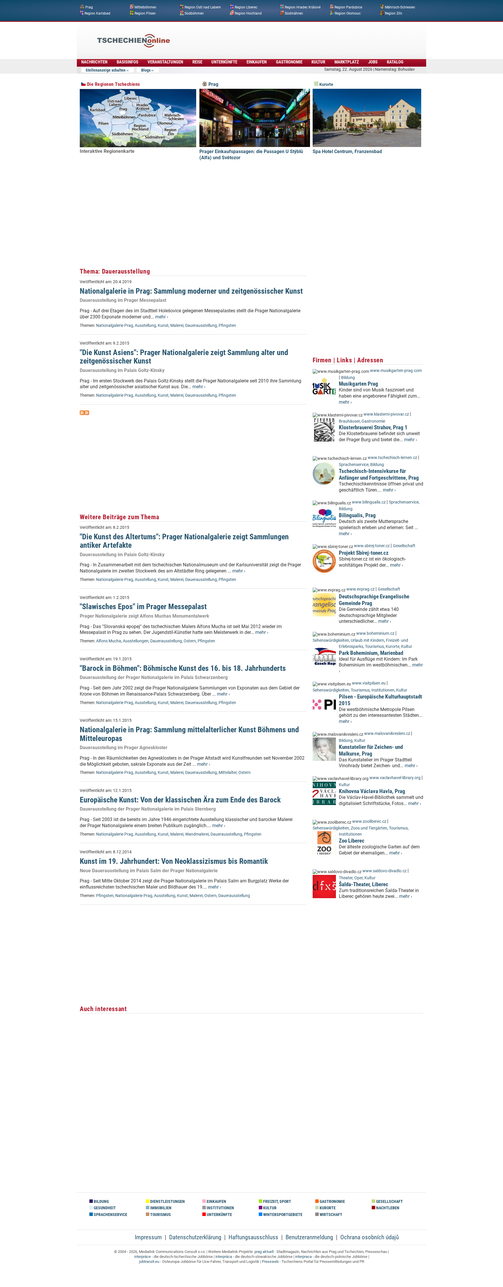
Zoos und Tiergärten (369, 828)
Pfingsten (227, 325)
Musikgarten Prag (358, 383)
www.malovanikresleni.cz (387, 733)
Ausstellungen (135, 641)
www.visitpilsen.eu (369, 683)
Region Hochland (248, 13)
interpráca (223, 1256)
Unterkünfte (224, 62)
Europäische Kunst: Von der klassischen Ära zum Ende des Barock (180, 799)
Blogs (145, 70)
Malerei (176, 325)
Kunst (163, 325)
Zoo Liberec (351, 840)
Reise (197, 62)
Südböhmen (194, 13)
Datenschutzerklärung (195, 1237)
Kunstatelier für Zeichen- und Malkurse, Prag (371, 750)
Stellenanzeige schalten (105, 70)
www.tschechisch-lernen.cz (392, 457)
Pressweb (270, 1261)
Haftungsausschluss (253, 1237)
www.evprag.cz (361, 589)
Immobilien (160, 1208)
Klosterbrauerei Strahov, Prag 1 (373, 427)
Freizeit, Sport (276, 1201)
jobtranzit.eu (149, 1261)
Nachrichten (94, 62)
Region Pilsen (145, 13)
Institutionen (382, 690)
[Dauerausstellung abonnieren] (82, 413)
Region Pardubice (348, 7)
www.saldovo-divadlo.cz (384, 870)
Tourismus (374, 646)
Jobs (373, 62)
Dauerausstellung (201, 325)
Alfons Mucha (108, 641)
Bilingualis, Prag (357, 515)
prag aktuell (264, 1251)
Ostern (190, 641)
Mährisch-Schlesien (400, 7)
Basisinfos (127, 62)
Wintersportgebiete (282, 1214)
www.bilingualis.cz (369, 502)
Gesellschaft (404, 545)
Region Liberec (246, 7)
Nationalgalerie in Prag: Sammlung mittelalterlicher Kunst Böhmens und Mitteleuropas (189, 733)
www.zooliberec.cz (369, 821)
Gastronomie (289, 62)
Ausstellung (145, 325)
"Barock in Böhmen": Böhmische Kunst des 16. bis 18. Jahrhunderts (183, 668)
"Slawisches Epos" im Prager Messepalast (143, 606)
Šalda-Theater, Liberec (363, 884)
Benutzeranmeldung (309, 1237)
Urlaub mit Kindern (367, 640)
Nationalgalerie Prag (114, 325)
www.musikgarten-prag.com (396, 370)
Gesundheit (104, 1208)
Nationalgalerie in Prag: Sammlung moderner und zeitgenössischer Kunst (191, 291)
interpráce (142, 1256)
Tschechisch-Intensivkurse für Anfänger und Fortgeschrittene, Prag (379, 474)
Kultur (318, 62)
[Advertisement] (267, 36)
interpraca (303, 1256)
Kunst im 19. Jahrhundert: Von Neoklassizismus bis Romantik (174, 861)
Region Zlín (393, 13)
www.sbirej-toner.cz (372, 545)
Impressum (148, 1237)
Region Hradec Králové (302, 7)
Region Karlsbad (97, 13)
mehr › (161, 317)
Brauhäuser (349, 421)
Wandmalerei (197, 834)
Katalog (395, 62)
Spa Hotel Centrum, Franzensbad (347, 151)
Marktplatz (346, 62)
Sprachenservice (354, 464)
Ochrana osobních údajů (369, 1237)
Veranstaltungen (165, 62)
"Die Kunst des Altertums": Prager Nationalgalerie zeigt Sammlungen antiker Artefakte (184, 540)
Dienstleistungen (167, 1201)
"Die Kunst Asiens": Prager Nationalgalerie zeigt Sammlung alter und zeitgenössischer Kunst (184, 356)
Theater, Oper (351, 877)
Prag (89, 7)
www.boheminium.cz (375, 633)
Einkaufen (257, 62)
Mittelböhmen (145, 7)
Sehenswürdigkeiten (331, 640)
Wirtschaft (330, 1214)
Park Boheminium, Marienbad (371, 653)
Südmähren (294, 13)
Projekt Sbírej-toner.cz (364, 552)
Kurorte (325, 84)
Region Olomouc (348, 13)
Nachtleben (387, 1208)
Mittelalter (228, 772)
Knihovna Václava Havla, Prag (372, 791)
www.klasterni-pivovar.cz (386, 414)
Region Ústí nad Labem (203, 7)
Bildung (348, 377)
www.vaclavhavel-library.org (395, 777)
